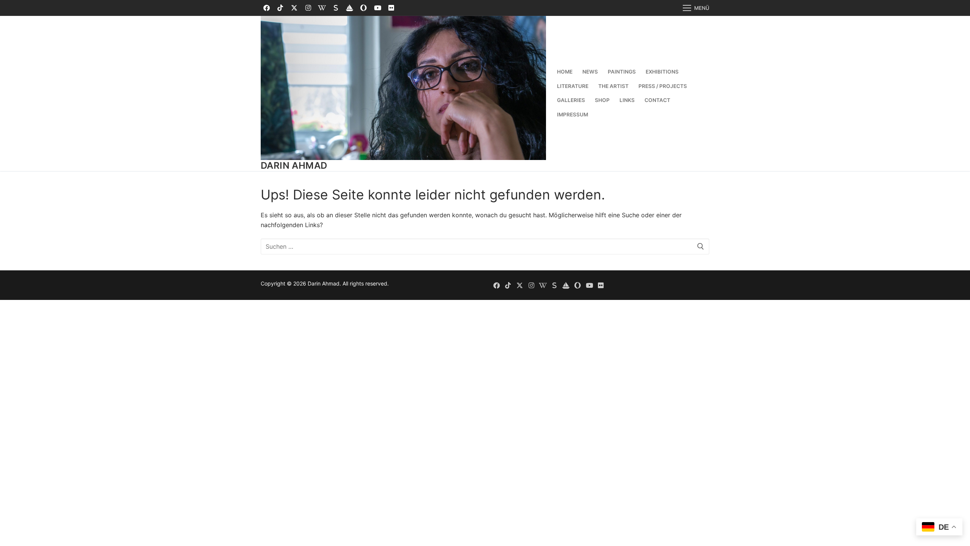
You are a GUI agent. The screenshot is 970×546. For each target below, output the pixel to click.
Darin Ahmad (294, 165)
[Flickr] (391, 8)
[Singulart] (336, 8)
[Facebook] (266, 8)
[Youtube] (377, 8)
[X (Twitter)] (294, 8)
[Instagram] (308, 8)
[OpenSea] (350, 8)
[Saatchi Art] (363, 8)
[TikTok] (280, 8)
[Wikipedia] (322, 8)
